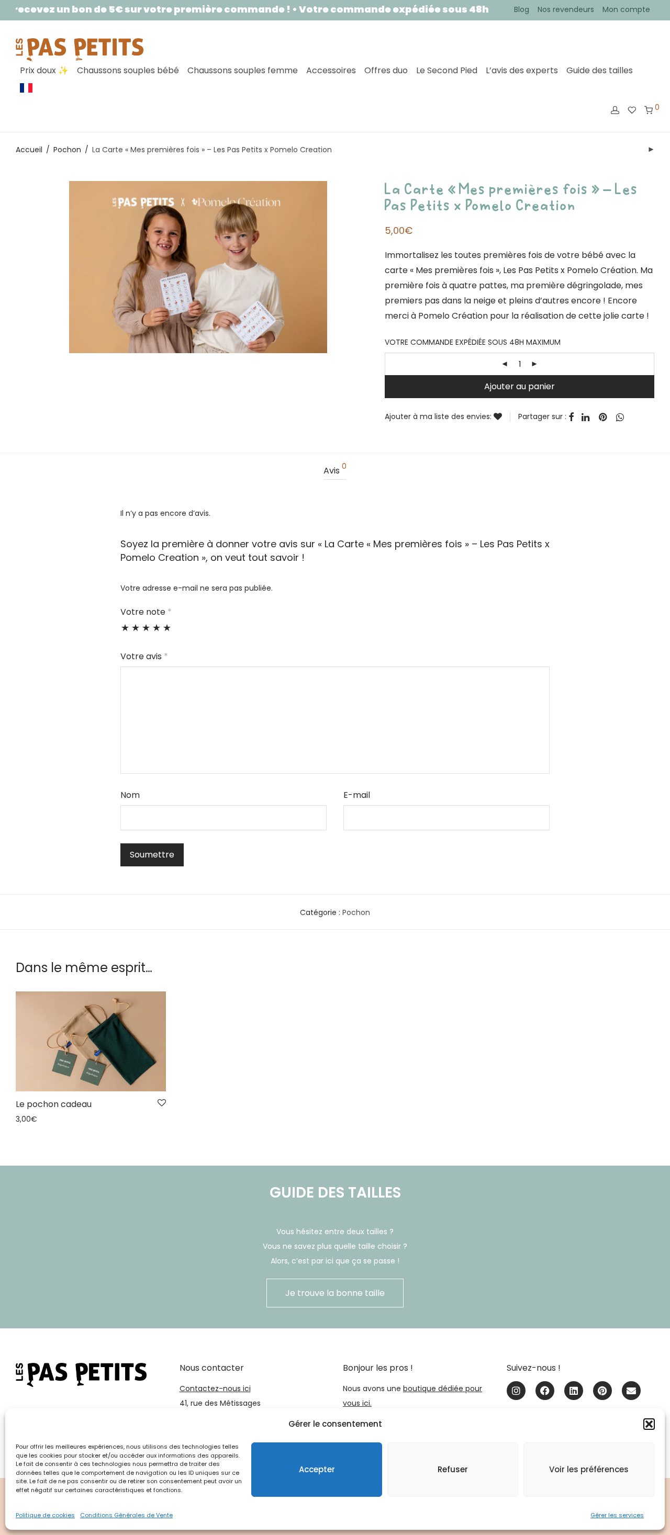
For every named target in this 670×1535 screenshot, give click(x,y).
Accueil (29, 149)
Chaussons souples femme (242, 70)
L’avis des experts (522, 70)
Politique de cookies (45, 1515)
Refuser (453, 1469)
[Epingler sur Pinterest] (603, 417)
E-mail (356, 795)
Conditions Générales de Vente (126, 1515)
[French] (26, 88)
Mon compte (626, 9)
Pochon (67, 149)
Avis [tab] (335, 469)
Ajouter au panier (519, 386)
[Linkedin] (573, 1390)
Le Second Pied (446, 70)
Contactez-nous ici (215, 1388)
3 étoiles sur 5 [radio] (146, 632)
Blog (521, 9)
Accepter (317, 1469)
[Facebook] (544, 1390)
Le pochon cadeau (54, 1104)
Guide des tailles (599, 70)
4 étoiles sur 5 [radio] (156, 632)
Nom (130, 795)
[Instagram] (516, 1390)
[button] (649, 1424)
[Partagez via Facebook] (571, 417)
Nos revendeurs (566, 9)
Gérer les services (617, 1515)
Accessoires (331, 70)
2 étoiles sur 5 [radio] (135, 632)
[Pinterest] (602, 1390)
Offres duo (386, 70)
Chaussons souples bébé (128, 70)
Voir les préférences (589, 1469)
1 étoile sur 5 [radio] (125, 632)
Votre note (146, 612)
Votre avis (144, 656)
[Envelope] (631, 1390)
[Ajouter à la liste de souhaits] (502, 417)
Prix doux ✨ (44, 70)
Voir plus (28, 1119)
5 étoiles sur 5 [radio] (167, 632)
